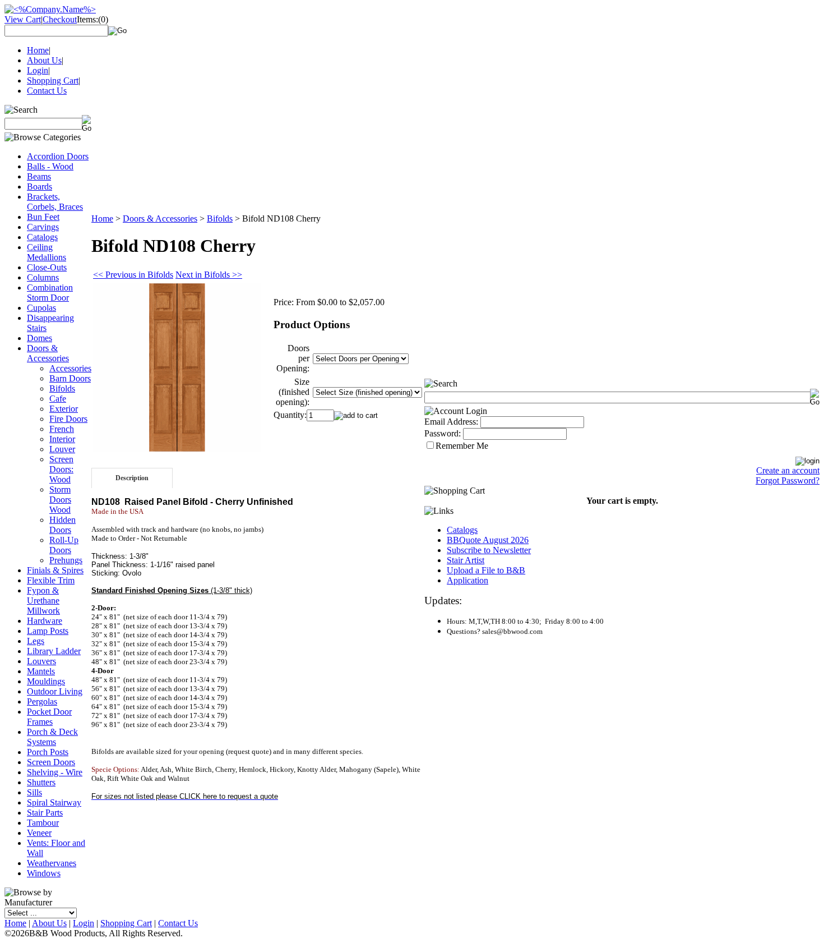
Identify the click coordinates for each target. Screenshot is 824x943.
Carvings (43, 227)
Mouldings (46, 681)
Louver (62, 449)
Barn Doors (70, 378)
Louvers (41, 661)
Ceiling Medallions (46, 252)
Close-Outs (47, 267)
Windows (44, 873)
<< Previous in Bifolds (133, 274)
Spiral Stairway (54, 802)
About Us (44, 60)
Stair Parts (45, 812)
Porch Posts (47, 752)
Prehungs (65, 560)
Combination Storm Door (50, 292)
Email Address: (451, 421)
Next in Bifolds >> (208, 274)
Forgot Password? (788, 480)
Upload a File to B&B (486, 570)
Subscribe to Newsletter (489, 550)
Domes (39, 338)
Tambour (43, 822)
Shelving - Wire (54, 772)
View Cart (22, 19)
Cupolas (41, 307)
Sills (34, 792)
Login (37, 70)
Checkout (60, 19)
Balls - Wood (50, 166)
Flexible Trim (51, 580)
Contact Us (47, 90)
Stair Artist (465, 560)
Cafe (57, 398)
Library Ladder (54, 651)
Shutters (41, 782)
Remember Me (462, 445)
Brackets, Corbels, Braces (55, 201)
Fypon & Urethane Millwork (43, 600)
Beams (39, 176)
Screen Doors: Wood (61, 469)
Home (38, 50)
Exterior (63, 408)
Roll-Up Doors (63, 545)
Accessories (70, 368)
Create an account (788, 470)
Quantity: (290, 415)
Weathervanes (51, 863)
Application (467, 580)
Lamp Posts (47, 631)
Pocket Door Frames (49, 716)
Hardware (44, 620)
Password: (442, 433)
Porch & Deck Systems (52, 737)
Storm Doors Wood (60, 499)
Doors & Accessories (48, 353)
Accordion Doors (58, 156)
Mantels (41, 671)
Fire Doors (68, 419)
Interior (62, 439)
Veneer (39, 833)
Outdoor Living (54, 691)
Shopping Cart (52, 80)
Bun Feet (43, 217)
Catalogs (42, 237)
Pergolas (42, 701)
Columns (43, 277)
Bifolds (62, 388)
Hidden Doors (62, 525)
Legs (35, 641)
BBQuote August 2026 (488, 540)
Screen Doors (51, 762)
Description (132, 478)
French (61, 429)
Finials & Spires (55, 570)
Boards (39, 186)
